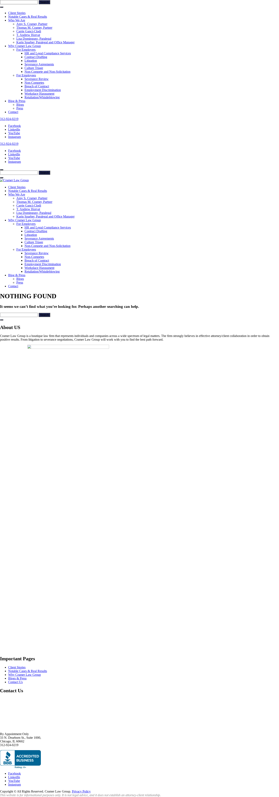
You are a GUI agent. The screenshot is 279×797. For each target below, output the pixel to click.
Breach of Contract (37, 86)
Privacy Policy (81, 791)
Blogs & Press (17, 678)
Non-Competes (34, 82)
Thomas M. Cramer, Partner (34, 27)
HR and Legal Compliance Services (48, 53)
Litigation (31, 60)
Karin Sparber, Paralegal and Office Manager (45, 42)
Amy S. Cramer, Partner (31, 24)
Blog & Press (16, 101)
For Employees (26, 75)
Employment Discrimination (43, 90)
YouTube (14, 133)
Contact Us (15, 682)
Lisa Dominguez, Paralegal (33, 38)
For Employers (26, 49)
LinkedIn (14, 129)
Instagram (14, 137)
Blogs (20, 104)
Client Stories (17, 13)
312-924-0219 (9, 119)
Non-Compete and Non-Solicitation (47, 71)
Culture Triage (34, 68)
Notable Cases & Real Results (27, 16)
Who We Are (16, 20)
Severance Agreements (39, 64)
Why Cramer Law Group (24, 46)
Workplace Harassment (39, 93)
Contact (13, 112)
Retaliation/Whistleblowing (42, 97)
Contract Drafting (36, 57)
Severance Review (37, 79)
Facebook (14, 126)
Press (19, 108)
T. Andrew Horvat (28, 35)
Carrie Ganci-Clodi (28, 31)
